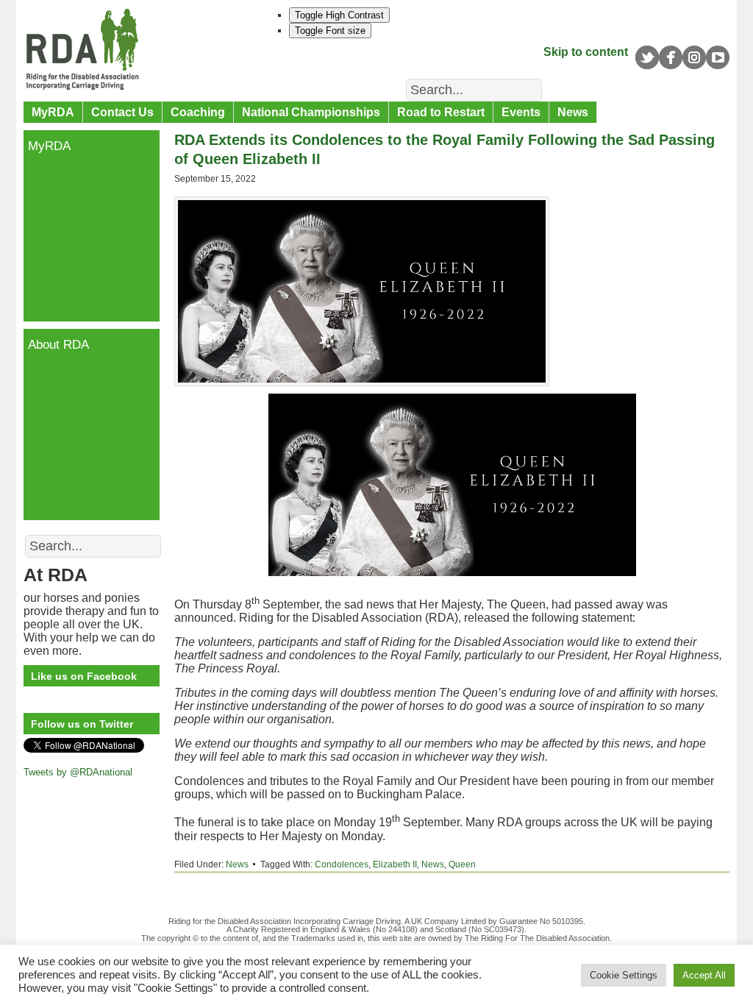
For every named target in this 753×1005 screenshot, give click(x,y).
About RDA (58, 345)
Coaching (198, 112)
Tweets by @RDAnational (78, 772)
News (572, 112)
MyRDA (53, 112)
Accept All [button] (704, 975)
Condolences (341, 864)
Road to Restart (441, 112)
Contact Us (122, 112)
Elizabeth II (395, 864)
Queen (462, 864)
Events (521, 112)
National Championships (311, 112)
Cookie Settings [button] (623, 975)
